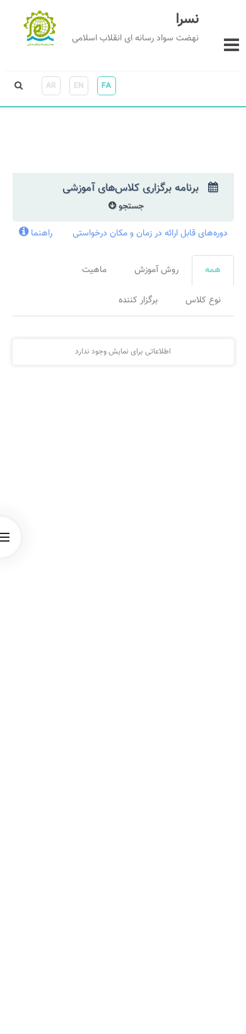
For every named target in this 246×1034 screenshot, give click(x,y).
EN (79, 86)
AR (51, 86)
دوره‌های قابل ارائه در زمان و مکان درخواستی (150, 234)
